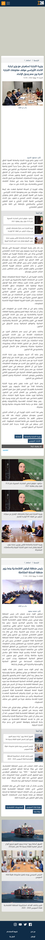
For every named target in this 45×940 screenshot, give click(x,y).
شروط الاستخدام (12, 932)
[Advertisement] (22, 32)
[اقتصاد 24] (40, 4)
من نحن (33, 932)
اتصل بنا (12, 937)
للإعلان (33, 937)
